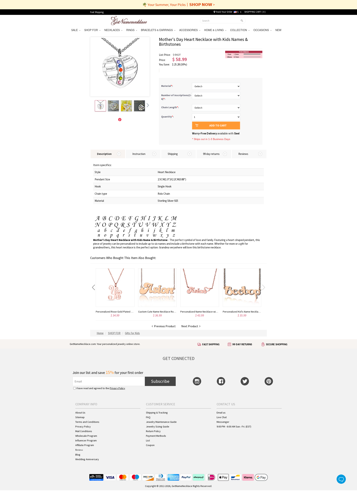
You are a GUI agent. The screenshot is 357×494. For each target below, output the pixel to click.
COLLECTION (239, 30)
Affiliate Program (84, 445)
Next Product (190, 326)
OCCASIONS (261, 30)
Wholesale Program (86, 435)
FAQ (148, 417)
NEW (278, 30)
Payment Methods (156, 435)
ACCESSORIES (189, 30)
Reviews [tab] (243, 154)
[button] (93, 287)
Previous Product (164, 326)
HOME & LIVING (214, 30)
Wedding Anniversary (87, 459)
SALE (75, 30)
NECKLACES (112, 30)
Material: (167, 86)
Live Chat (222, 417)
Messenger (223, 422)
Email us (221, 412)
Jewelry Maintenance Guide (161, 422)
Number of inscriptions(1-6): (176, 97)
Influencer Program (86, 440)
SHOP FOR (91, 30)
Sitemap (80, 417)
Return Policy (153, 431)
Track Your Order (223, 11)
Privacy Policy (117, 388)
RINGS (131, 30)
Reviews (79, 450)
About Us (80, 412)
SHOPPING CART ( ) (255, 11)
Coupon (150, 445)
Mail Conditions (83, 431)
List (148, 440)
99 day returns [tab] (211, 154)
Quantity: (167, 116)
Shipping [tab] (173, 154)
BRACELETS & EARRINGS (157, 30)
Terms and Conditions (87, 422)
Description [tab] (104, 154)
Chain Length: (170, 107)
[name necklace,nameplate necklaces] (129, 20)
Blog (77, 454)
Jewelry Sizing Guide (157, 426)
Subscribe (160, 381)
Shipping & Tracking (157, 412)
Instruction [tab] (138, 154)
